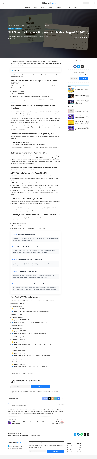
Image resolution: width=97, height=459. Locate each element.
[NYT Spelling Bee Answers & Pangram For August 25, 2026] (71, 122)
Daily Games (19, 373)
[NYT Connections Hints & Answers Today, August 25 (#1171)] (71, 117)
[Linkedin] (78, 434)
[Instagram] (82, 66)
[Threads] (85, 434)
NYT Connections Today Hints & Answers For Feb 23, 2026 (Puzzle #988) (82, 128)
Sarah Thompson (16, 36)
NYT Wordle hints (42, 100)
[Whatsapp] (81, 434)
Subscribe (40, 386)
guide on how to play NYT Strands (38, 167)
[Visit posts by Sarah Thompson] (10, 37)
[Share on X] (80, 37)
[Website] (63, 405)
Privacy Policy (47, 391)
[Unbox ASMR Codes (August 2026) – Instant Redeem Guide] (71, 90)
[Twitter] (78, 66)
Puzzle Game (31, 373)
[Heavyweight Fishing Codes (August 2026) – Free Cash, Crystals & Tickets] (71, 102)
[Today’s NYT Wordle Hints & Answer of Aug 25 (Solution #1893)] (71, 111)
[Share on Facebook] (78, 37)
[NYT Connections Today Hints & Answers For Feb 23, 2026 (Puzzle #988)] (71, 128)
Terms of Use (25, 391)
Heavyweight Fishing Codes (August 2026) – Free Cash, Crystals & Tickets (81, 102)
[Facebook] (75, 66)
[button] (90, 3)
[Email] (82, 37)
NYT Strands (18, 28)
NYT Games (11, 28)
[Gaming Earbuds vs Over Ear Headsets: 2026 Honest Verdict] (71, 96)
